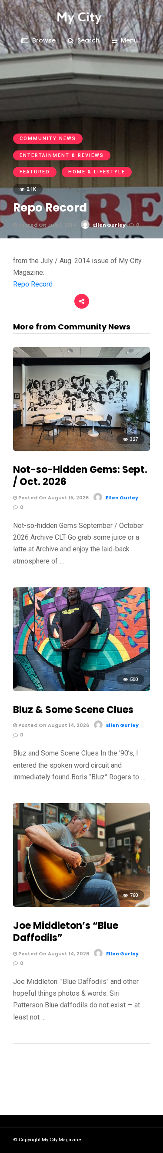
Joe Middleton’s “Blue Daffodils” (65, 932)
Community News (48, 138)
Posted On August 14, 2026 (53, 725)
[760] (81, 904)
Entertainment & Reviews (62, 155)
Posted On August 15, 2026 (53, 497)
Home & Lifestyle (96, 172)
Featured (35, 172)
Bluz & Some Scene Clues (73, 710)
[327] (81, 448)
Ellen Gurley (109, 224)
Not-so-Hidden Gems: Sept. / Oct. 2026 (80, 476)
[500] (81, 688)
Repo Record (33, 284)
